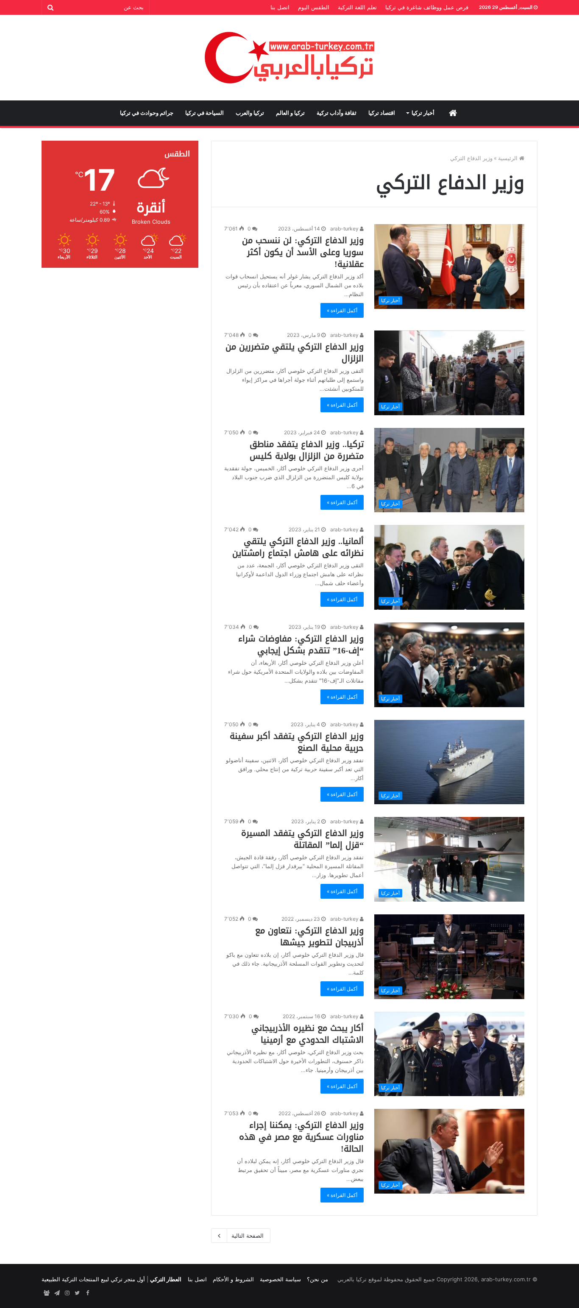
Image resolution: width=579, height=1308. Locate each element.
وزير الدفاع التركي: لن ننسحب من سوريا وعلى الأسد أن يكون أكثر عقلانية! (303, 252)
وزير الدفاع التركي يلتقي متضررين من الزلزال (294, 353)
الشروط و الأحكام (233, 1279)
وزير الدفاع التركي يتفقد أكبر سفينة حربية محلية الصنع (297, 742)
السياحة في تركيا (204, 113)
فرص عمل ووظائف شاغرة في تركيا (426, 7)
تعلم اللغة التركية (357, 7)
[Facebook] (87, 1293)
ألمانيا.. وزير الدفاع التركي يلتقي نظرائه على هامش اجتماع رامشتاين (298, 547)
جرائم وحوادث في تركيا (146, 113)
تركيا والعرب (250, 113)
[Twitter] (77, 1293)
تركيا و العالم (290, 113)
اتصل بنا (280, 7)
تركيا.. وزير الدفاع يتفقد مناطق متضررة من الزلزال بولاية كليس (307, 450)
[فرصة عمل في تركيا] (47, 1293)
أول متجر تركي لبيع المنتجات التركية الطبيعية (93, 1279)
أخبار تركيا (423, 113)
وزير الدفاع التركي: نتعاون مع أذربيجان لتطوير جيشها (309, 936)
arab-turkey (345, 228)
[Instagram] (67, 1293)
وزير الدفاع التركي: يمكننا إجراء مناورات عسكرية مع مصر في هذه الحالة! (301, 1137)
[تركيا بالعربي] (290, 57)
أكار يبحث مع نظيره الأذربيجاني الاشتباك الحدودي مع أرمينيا (307, 1034)
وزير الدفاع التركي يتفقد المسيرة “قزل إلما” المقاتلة (302, 839)
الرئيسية (508, 158)
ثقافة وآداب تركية (336, 113)
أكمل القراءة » (342, 310)
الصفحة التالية (247, 1235)
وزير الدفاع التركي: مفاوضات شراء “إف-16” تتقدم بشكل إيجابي (301, 644)
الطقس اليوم (313, 7)
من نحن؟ (317, 1279)
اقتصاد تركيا (381, 113)
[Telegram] (57, 1293)
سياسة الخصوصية (280, 1279)
